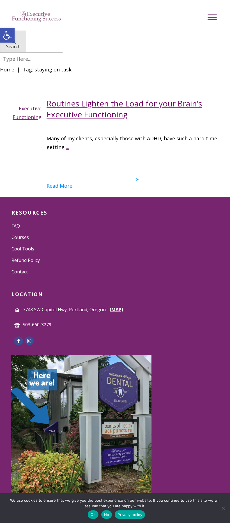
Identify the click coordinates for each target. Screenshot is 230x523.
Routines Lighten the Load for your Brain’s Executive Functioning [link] (124, 109)
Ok (93, 514)
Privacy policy (130, 514)
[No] (223, 508)
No (106, 514)
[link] (7, 35)
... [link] (67, 147)
